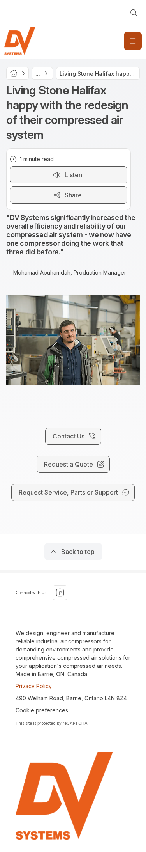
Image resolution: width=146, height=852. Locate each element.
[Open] (133, 41)
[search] (133, 12)
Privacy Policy (34, 686)
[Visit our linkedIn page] (60, 592)
